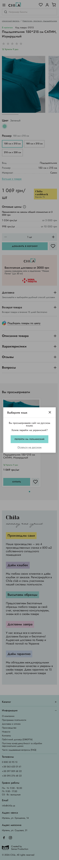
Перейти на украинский (29, 439)
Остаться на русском (29, 447)
